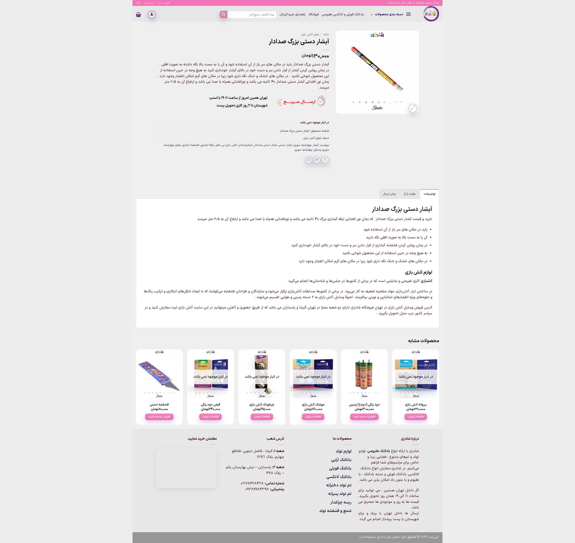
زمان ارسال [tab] (389, 194)
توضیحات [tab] (430, 194)
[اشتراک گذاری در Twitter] (317, 160)
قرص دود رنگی (210, 405)
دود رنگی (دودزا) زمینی (364, 405)
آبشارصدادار (245, 145)
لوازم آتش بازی (310, 34)
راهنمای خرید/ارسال (292, 14)
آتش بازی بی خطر (226, 145)
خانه (326, 34)
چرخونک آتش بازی (261, 405)
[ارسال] (223, 14)
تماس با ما (163, 3)
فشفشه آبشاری (190, 145)
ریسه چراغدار (341, 502)
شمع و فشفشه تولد (335, 511)
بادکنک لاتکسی (339, 477)
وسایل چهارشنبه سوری (308, 150)
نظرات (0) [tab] (410, 194)
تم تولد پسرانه (340, 494)
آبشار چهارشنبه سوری (306, 145)
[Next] (136, 389)
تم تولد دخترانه (339, 485)
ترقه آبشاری (207, 145)
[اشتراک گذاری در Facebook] (325, 160)
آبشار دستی (285, 145)
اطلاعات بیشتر (416, 417)
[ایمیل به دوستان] (308, 160)
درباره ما (149, 3)
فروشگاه (314, 14)
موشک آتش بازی (313, 405)
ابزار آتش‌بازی (406, 291)
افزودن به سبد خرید (364, 417)
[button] (390, 14)
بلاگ (138, 3)
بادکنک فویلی (340, 468)
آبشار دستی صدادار (265, 145)
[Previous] (439, 389)
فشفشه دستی (159, 405)
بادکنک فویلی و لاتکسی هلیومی (343, 14)
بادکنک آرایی (341, 460)
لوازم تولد (344, 451)
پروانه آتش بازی (415, 405)
